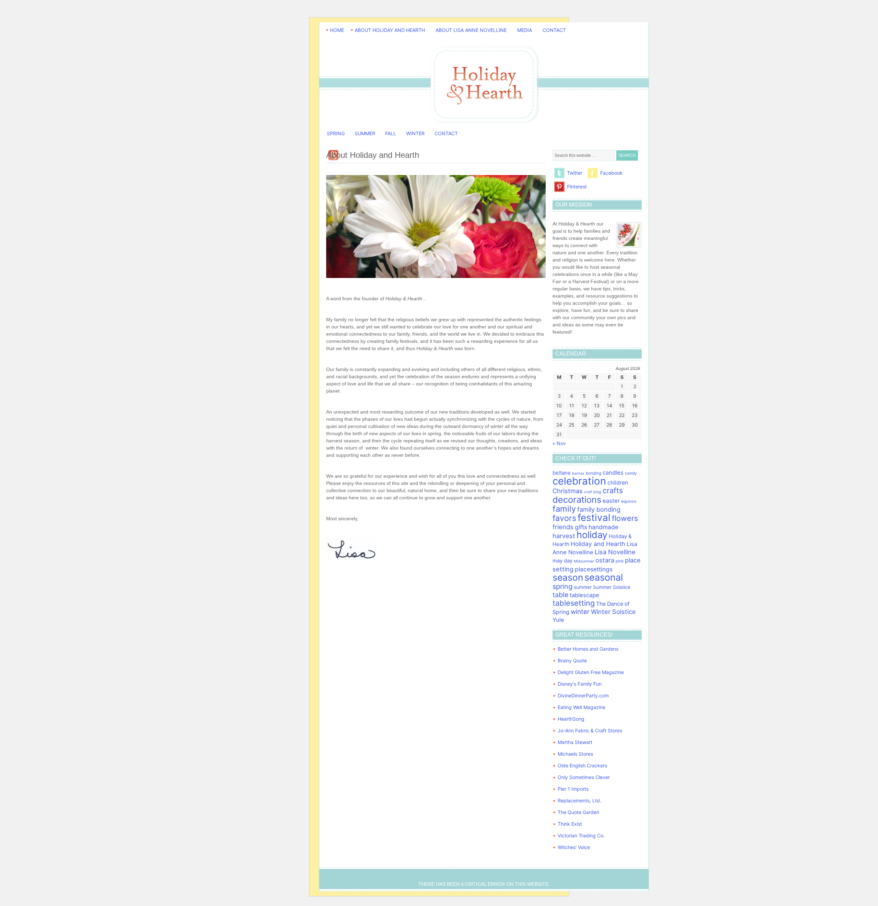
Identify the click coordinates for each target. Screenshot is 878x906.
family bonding (598, 509)
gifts (581, 527)
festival (594, 517)
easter (611, 500)
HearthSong (571, 719)
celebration (579, 481)
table (560, 595)
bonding (593, 473)
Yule (558, 619)
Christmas (568, 491)
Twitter (574, 173)
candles (613, 472)
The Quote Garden (578, 812)
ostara (604, 560)
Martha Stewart (575, 742)
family (564, 509)
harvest (564, 535)
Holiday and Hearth (484, 108)
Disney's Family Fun (580, 684)
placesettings (594, 569)
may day (562, 560)
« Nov (559, 443)
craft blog (592, 492)
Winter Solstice (613, 611)
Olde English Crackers (582, 765)
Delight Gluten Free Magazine (591, 672)
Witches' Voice (574, 847)
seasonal (603, 577)
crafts (613, 490)
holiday (592, 535)
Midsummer (584, 561)
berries (578, 473)
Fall (390, 133)
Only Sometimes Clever (584, 777)
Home (337, 30)
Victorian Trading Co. (581, 835)
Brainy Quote (572, 660)
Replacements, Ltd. (579, 800)
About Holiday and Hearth (390, 30)
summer (583, 587)
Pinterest (577, 186)
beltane (562, 472)
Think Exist (570, 824)
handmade (603, 527)
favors (564, 518)
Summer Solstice (611, 587)
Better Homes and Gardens (588, 649)
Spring (336, 133)
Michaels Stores (575, 754)
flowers (625, 518)
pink (620, 561)
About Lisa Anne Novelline (471, 30)
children (617, 482)
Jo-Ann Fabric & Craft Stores (590, 730)
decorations (577, 499)
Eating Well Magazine (581, 707)
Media (524, 30)
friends (563, 527)
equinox (628, 501)
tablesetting (574, 603)
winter (580, 612)
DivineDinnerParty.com (583, 695)
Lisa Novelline (615, 552)
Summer (365, 133)
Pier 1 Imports (573, 789)
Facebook (611, 173)
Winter (415, 133)
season (568, 577)
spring (562, 586)
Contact (554, 30)
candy (631, 473)
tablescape (584, 595)
